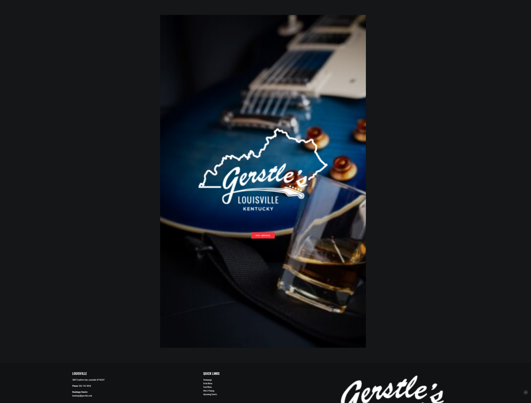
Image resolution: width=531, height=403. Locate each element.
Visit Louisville (263, 235)
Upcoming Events (210, 394)
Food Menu (207, 386)
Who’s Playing (208, 390)
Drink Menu (207, 383)
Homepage (207, 379)
